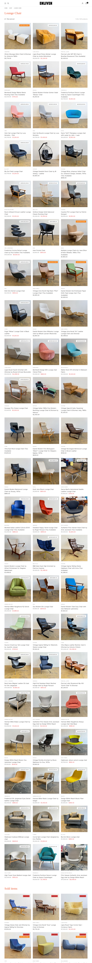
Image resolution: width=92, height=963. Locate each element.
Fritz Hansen (64, 525)
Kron (62, 248)
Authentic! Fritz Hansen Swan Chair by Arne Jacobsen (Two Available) (74, 529)
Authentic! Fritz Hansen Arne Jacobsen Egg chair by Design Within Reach (46, 723)
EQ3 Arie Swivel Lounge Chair (14, 291)
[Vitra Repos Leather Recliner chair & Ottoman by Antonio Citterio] (74, 627)
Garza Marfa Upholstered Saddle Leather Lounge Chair (72, 490)
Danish (34, 90)
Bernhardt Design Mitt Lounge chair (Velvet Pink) (45, 371)
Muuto (6, 757)
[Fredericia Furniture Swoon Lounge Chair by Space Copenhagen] (46, 857)
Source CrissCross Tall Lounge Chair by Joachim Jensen (16, 646)
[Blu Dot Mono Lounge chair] (74, 819)
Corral (35, 834)
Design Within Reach (66, 872)
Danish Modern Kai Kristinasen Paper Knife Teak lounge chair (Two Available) (73, 293)
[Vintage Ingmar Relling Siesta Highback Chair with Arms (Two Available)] (74, 548)
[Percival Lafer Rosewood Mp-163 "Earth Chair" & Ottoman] (74, 665)
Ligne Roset (36, 51)
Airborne (6, 51)
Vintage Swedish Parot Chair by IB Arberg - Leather (44, 172)
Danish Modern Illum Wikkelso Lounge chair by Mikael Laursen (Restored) (46, 332)
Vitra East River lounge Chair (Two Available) (16, 450)
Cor (5, 961)
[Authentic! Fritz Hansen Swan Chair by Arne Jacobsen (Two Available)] (74, 509)
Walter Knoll (64, 367)
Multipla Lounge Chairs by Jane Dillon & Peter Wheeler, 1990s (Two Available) (74, 252)
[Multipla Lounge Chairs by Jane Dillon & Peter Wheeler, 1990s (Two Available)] (74, 232)
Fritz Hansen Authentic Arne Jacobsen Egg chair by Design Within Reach (74, 876)
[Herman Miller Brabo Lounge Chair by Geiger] (17, 704)
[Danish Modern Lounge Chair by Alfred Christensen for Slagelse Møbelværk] (17, 548)
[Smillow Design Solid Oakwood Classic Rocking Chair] (46, 194)
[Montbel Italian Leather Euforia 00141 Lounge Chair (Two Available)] (17, 509)
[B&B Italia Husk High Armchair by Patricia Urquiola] (46, 548)
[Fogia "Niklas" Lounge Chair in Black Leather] (17, 313)
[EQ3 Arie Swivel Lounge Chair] (17, 273)
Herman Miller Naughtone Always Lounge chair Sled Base (72, 723)
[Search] (8, 3)
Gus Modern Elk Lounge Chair (43, 606)
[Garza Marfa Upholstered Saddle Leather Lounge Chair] (74, 471)
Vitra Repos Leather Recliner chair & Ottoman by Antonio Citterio (73, 646)
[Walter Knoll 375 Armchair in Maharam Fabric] (74, 352)
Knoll (34, 486)
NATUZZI (35, 405)
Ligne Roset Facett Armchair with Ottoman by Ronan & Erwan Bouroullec (17, 371)
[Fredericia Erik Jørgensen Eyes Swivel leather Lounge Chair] (17, 780)
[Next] (29, 36)
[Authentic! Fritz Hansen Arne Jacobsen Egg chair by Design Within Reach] (46, 704)
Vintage (35, 169)
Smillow (35, 209)
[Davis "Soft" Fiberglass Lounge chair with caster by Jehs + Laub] (74, 115)
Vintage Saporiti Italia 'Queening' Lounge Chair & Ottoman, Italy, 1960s (73, 409)
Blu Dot (6, 169)
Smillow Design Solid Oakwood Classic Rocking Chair (43, 213)
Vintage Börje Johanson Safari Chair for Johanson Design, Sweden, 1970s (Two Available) (73, 173)
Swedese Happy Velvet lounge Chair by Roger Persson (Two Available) (45, 529)
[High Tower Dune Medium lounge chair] (17, 857)
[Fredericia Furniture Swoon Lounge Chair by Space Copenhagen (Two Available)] (74, 74)
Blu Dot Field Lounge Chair (13, 171)
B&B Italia (35, 563)
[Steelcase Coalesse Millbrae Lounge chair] (17, 819)
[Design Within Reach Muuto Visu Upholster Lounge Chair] (17, 742)
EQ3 (5, 288)
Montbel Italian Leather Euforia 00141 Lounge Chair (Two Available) (17, 529)
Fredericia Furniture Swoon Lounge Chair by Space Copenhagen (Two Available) (73, 95)
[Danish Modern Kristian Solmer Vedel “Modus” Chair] (46, 74)
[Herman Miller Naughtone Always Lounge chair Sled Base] (74, 704)
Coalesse (7, 834)
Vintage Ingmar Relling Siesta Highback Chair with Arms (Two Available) (72, 568)
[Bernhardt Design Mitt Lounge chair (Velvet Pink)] (46, 352)
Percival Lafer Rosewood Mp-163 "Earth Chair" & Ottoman (72, 684)
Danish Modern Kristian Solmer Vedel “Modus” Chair (45, 94)
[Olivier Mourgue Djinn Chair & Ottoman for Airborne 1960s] (17, 36)
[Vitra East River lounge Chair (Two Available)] (17, 430)
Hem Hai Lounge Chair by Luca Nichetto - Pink (15, 134)
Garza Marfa (64, 486)
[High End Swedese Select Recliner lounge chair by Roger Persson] (46, 665)
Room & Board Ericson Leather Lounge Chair (17, 213)
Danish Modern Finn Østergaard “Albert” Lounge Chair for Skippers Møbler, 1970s (44, 451)
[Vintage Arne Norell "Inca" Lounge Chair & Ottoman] (46, 907)
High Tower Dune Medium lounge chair (17, 875)
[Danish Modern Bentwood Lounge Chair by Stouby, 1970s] (17, 471)
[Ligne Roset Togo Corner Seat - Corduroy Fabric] (74, 907)
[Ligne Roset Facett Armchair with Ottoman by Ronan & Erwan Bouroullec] (17, 352)
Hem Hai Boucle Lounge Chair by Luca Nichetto (46, 134)
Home (6, 8)
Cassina (63, 209)
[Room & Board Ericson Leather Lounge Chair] (17, 194)
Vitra (5, 446)
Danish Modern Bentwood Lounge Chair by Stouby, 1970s (16, 490)
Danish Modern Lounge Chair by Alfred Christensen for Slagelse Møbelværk (15, 568)
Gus (34, 604)
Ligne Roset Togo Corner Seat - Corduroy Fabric (72, 926)
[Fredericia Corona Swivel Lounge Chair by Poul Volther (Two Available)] (17, 232)
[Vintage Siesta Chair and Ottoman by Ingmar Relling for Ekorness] (17, 907)
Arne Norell (36, 288)
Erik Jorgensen (8, 248)
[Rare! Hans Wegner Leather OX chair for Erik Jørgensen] (17, 665)
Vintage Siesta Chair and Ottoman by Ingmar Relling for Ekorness (17, 926)
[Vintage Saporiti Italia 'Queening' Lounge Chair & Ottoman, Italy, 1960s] (74, 390)
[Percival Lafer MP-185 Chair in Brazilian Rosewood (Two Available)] (74, 36)
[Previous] (5, 36)
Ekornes (6, 922)
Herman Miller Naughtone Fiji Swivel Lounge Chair (16, 608)
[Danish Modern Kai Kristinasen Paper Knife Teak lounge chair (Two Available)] (74, 273)
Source (6, 642)
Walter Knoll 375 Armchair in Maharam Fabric (74, 371)
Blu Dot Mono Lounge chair (70, 837)
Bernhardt (7, 90)
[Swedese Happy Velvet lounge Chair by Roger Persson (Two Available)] (46, 509)
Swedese (35, 525)
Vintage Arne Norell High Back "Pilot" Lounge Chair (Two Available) (45, 292)
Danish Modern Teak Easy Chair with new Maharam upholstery (73, 608)
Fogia (6, 329)
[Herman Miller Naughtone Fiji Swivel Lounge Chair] (17, 588)
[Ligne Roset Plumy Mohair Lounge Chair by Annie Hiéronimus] (46, 36)
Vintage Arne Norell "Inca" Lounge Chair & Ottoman (44, 926)
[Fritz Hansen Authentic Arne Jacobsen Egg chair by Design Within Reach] (74, 857)
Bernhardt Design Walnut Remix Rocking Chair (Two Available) (15, 94)
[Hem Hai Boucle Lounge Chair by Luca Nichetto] (46, 115)
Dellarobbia (64, 961)
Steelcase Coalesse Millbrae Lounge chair (16, 838)
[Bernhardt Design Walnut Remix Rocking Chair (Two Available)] (17, 74)
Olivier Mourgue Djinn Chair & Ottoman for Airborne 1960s (17, 55)
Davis (62, 130)
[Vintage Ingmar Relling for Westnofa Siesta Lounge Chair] (46, 627)
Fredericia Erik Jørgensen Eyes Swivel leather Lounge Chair (17, 800)
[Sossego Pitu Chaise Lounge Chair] (17, 390)
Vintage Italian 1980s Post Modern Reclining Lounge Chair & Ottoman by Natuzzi (45, 410)
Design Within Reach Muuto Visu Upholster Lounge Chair (15, 761)
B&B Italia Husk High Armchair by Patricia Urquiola (44, 567)
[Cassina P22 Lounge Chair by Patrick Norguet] (74, 194)
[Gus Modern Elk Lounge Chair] (46, 588)
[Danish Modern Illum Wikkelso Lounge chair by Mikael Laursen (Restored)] (46, 313)
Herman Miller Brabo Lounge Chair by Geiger (17, 723)
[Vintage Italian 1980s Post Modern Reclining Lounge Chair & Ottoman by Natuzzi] (46, 390)
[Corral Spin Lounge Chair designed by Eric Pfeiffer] (46, 819)
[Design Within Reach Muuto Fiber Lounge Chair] (74, 780)
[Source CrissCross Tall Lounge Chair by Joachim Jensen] (17, 627)
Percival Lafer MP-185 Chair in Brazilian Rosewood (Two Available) (73, 55)
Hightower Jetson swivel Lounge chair (74, 760)
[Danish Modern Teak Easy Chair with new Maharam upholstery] (74, 588)
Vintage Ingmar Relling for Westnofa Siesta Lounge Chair (45, 646)
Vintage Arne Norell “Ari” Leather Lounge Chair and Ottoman (72, 332)
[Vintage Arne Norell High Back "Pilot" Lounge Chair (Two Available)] (46, 273)
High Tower (64, 757)
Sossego (6, 405)
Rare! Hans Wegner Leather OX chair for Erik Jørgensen (16, 684)
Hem (5, 130)
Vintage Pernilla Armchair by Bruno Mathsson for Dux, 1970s (45, 761)
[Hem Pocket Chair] (46, 232)
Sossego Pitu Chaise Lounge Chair (16, 408)
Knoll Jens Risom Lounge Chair (43, 489)
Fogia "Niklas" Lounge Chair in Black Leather (16, 332)
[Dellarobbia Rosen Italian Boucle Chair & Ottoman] (74, 945)
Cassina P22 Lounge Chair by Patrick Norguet (73, 213)
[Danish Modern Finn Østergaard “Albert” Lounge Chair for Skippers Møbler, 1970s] (46, 430)
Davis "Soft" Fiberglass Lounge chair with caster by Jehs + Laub (73, 134)
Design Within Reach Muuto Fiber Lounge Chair (72, 800)
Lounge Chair (17, 8)
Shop (10, 8)
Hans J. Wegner (8, 681)
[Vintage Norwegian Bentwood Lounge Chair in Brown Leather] (74, 430)
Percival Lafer (65, 51)
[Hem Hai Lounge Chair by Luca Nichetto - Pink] (17, 115)
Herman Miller (8, 604)
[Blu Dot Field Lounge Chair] (17, 153)
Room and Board (9, 209)
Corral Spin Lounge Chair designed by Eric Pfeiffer (46, 838)
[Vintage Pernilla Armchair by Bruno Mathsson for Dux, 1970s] (46, 742)
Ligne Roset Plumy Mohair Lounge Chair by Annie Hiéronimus (44, 55)
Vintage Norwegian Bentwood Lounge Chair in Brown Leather (74, 450)
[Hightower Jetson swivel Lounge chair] (74, 742)
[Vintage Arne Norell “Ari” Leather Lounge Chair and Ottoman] (74, 313)
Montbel (6, 525)
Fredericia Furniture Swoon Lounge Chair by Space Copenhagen (45, 876)
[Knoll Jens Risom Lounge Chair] (46, 471)
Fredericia (64, 90)
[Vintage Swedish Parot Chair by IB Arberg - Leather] (46, 153)
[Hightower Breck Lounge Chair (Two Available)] (46, 945)
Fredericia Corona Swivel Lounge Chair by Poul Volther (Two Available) (17, 251)
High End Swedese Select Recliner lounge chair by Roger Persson (44, 684)
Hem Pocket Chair (39, 250)
